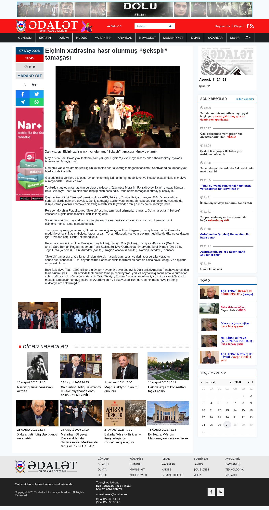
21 (224, 79)
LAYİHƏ (198, 464)
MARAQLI (231, 475)
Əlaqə (238, 26)
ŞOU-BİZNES (201, 469)
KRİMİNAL (125, 37)
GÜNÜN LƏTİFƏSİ (172, 475)
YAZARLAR (215, 37)
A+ (34, 85)
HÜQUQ (81, 37)
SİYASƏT (45, 37)
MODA (197, 475)
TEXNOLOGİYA (234, 469)
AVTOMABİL (232, 458)
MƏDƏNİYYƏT (173, 37)
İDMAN (195, 37)
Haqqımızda (222, 26)
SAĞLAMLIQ (232, 464)
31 (209, 86)
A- (25, 85)
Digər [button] (235, 37)
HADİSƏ (167, 469)
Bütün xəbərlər (245, 98)
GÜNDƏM (25, 37)
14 (218, 79)
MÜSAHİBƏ (102, 37)
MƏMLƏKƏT (147, 37)
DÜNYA (64, 37)
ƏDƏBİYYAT (201, 458)
